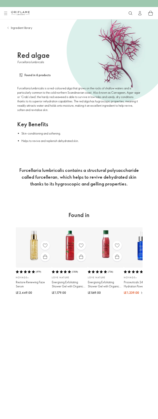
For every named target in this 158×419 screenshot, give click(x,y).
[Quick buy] (45, 256)
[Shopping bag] (150, 13)
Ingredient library (21, 28)
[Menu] (5, 13)
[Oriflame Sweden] (20, 13)
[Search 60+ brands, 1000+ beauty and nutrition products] (130, 13)
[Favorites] (45, 245)
